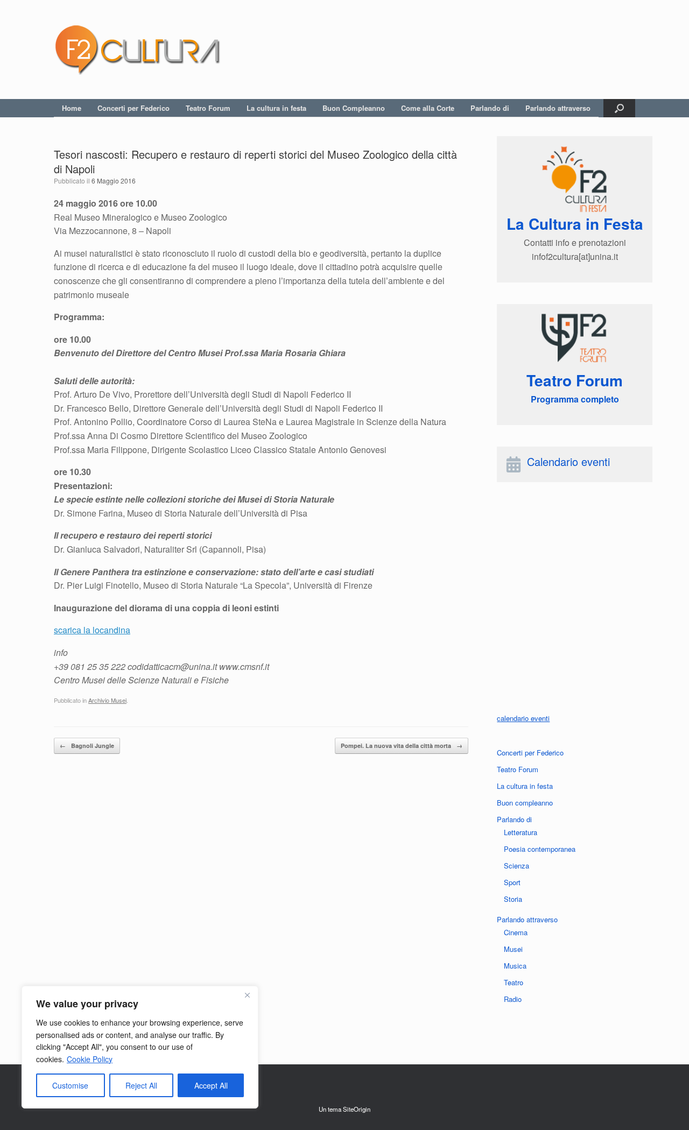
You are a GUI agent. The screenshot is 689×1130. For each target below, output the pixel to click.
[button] (619, 108)
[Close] (247, 994)
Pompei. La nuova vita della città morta (401, 745)
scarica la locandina (92, 630)
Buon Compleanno (353, 108)
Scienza (516, 865)
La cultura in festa (276, 108)
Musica (515, 965)
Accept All (211, 1085)
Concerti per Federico (133, 108)
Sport (512, 882)
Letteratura (520, 832)
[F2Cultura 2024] (137, 49)
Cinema (516, 932)
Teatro (513, 982)
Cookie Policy (90, 1059)
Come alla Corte (427, 108)
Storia (513, 899)
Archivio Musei (107, 700)
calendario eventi (523, 718)
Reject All (141, 1085)
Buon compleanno (525, 802)
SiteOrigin (356, 1109)
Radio (513, 999)
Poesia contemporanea (539, 849)
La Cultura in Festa (575, 224)
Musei (513, 949)
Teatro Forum (208, 108)
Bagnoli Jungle (87, 745)
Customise (70, 1085)
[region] (140, 1047)
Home (71, 108)
